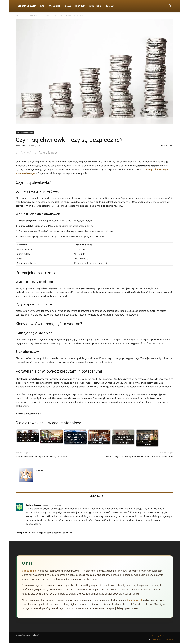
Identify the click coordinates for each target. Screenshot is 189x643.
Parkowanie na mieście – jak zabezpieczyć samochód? (42, 456)
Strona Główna (27, 5)
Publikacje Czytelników (39, 15)
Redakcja (80, 5)
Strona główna (21, 15)
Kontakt (110, 5)
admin (23, 146)
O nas (67, 5)
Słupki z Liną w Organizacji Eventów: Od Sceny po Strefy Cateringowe (139, 456)
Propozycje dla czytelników (162, 639)
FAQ (42, 5)
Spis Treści (95, 5)
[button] (169, 6)
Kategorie (54, 5)
